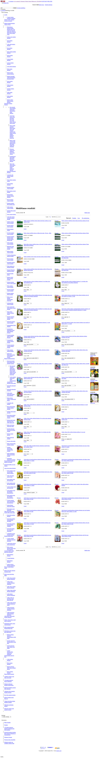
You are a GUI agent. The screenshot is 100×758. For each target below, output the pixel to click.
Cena (78, 218)
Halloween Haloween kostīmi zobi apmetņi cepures (11, 355)
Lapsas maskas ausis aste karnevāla (11, 487)
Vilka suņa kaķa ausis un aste (10, 476)
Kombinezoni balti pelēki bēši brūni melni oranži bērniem (13, 159)
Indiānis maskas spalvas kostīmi (10, 222)
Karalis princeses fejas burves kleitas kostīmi (11, 430)
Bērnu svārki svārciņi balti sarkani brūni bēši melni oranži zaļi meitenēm (12, 143)
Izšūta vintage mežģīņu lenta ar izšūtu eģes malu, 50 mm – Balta (37, 233)
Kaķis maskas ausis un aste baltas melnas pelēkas (11, 472)
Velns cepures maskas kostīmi (10, 350)
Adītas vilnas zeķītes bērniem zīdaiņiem (11, 591)
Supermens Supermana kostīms (11, 459)
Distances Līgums (8, 737)
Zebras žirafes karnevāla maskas (11, 506)
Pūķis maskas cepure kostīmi (10, 286)
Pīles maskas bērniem (9, 663)
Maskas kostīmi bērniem (9, 358)
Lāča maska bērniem (11, 66)
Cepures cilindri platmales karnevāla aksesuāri (11, 540)
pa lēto (5, 14)
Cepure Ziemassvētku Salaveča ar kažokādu (10, 652)
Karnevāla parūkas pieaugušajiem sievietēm (11, 520)
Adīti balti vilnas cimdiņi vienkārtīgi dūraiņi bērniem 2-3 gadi (37, 322)
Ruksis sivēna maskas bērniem (10, 73)
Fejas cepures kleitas (11, 214)
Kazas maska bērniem (10, 56)
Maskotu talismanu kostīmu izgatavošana (8, 684)
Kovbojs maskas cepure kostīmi (10, 233)
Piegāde (6, 725)
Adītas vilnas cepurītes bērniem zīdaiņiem (11, 583)
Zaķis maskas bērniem (10, 97)
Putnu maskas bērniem (9, 674)
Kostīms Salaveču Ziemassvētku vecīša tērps (11, 642)
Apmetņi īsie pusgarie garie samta (11, 382)
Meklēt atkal (87, 212)
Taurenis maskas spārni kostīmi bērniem (10, 336)
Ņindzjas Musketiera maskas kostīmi (11, 255)
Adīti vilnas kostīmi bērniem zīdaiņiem (11, 578)
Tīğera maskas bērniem (10, 85)
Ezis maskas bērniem (9, 48)
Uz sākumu (11, 1)
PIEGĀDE (49, 1)
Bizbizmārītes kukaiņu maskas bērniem (10, 196)
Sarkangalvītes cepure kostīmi (10, 304)
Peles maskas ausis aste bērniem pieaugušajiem (11, 496)
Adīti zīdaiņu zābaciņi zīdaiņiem (11, 594)
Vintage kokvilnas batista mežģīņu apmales (9, 702)
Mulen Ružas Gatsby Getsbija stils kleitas (11, 399)
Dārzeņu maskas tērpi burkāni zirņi (11, 204)
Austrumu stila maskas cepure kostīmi (10, 176)
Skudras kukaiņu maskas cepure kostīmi (10, 318)
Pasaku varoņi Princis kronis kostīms (10, 278)
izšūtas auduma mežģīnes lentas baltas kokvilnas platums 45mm (75, 233)
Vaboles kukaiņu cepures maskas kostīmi (10, 346)
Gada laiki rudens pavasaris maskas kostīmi (11, 218)
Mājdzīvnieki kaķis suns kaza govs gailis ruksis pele (11, 421)
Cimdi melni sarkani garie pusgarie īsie (11, 544)
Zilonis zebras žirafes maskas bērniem (10, 101)
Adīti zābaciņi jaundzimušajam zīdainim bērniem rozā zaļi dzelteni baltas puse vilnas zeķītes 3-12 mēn (75, 511)
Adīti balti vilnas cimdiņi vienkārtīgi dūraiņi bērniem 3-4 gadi (74, 404)
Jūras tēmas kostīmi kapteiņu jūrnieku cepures (11, 416)
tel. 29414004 (38, 1)
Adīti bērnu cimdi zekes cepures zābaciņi (9, 617)
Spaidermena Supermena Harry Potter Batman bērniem (11, 330)
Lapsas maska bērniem (10, 60)
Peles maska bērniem (9, 69)
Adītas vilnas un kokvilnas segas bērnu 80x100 (10, 599)
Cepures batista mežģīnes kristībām (11, 18)
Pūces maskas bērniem (10, 672)
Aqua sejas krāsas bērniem (10, 468)
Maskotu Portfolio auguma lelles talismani (10, 688)
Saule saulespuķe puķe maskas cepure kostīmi (11, 308)
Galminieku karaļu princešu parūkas (11, 534)
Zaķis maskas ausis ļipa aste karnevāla (11, 483)
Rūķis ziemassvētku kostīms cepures (11, 444)
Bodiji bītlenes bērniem (10, 555)
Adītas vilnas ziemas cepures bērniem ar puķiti (11, 604)
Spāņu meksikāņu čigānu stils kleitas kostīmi (11, 455)
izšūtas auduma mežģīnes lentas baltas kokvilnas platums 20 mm (75, 220)
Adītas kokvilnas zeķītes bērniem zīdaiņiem (10, 614)
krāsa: (25, 289)
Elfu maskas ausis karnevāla (11, 509)
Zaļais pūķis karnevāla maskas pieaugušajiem (11, 394)
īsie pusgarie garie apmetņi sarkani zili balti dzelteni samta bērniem (13, 110)
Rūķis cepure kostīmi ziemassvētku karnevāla (10, 298)
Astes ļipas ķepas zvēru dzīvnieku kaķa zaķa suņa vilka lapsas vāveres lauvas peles (13, 119)
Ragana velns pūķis (11, 441)
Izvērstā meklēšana (21, 7)
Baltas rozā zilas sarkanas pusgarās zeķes (9, 571)
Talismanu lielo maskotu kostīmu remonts (9, 692)
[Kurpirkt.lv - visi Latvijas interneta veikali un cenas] (43, 748)
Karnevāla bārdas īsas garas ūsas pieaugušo (10, 530)
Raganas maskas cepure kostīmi (10, 290)
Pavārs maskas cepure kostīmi (10, 259)
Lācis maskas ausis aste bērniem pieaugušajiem (11, 492)
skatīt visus (92, 403)
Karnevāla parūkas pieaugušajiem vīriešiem (11, 525)
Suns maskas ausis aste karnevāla (11, 480)
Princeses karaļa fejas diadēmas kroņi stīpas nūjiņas (12, 152)
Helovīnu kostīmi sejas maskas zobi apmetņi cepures (11, 362)
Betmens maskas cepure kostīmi (10, 188)
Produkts (74, 218)
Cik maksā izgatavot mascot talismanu (8, 681)
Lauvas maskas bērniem (10, 63)
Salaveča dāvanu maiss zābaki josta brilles (11, 647)
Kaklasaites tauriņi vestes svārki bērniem (9, 624)
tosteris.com (58, 750)
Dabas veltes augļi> (93, 356)
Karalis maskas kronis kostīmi (10, 226)
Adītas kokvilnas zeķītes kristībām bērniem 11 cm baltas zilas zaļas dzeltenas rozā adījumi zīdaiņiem (74, 282)
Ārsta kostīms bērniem (10, 184)
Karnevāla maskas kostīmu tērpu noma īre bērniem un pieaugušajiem (10, 733)
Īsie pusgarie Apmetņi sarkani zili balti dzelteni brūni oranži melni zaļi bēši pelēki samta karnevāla (13, 370)
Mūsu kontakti (7, 722)
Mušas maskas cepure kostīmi (10, 252)
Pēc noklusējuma (85, 218)
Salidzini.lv (49, 747)
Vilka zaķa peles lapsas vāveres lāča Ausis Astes (9, 512)
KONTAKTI (44, 1)
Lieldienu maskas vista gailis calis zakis (9, 677)
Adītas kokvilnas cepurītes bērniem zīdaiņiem (11, 609)
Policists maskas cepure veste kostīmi (11, 283)
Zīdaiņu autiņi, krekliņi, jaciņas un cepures (9, 20)
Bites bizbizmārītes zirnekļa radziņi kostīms (11, 408)
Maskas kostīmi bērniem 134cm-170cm (9, 24)
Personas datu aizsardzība (9, 739)
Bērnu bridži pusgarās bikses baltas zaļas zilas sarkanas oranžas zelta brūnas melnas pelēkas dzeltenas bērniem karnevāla (13, 132)
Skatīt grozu (41, 4)
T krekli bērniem (10, 558)
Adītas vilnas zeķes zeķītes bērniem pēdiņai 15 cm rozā (73, 432)
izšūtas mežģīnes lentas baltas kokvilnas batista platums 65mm (37, 256)
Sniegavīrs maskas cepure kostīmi (11, 322)
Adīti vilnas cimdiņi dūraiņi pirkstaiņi (11, 587)
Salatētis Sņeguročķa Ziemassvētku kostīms (10, 449)
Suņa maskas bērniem (10, 82)
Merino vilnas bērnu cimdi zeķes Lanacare (10, 620)
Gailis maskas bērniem (10, 660)
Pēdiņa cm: (63, 439)
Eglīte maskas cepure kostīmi (10, 207)
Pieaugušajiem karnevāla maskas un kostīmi (9, 461)
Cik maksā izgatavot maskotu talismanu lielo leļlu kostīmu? (9, 728)
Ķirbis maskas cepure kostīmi (10, 243)
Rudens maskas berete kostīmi (10, 294)
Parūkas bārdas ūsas (8, 536)
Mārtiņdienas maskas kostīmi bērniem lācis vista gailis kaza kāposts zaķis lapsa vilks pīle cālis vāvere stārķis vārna (11, 30)
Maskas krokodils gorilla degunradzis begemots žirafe (11, 77)
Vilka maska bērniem (9, 93)
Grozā (25, 229)
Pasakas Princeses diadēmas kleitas (11, 270)
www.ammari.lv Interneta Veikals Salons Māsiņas (24, 1)
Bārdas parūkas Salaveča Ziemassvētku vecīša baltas (11, 636)
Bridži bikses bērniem (10, 561)
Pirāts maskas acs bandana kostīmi (10, 267)
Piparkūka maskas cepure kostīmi (11, 263)
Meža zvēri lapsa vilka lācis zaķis (10, 426)
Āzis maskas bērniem (9, 41)
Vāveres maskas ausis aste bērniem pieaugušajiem (11, 501)
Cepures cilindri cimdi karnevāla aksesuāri (9, 551)
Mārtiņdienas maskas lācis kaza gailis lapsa (9, 631)
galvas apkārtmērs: (28, 385)
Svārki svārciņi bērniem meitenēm (11, 565)
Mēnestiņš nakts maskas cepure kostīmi (10, 247)
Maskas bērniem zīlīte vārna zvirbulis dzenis (11, 668)
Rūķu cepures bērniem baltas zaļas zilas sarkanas (11, 548)
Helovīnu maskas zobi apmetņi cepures (9, 709)
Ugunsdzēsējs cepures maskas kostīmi (10, 341)
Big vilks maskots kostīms (9, 695)
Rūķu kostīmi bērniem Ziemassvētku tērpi (9, 628)
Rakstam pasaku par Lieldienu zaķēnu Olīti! (9, 743)
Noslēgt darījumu (48, 4)
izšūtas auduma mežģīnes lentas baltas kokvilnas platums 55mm (75, 244)
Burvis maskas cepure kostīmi (10, 200)
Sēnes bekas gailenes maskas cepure (10, 313)
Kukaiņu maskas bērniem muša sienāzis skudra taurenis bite (10, 238)
